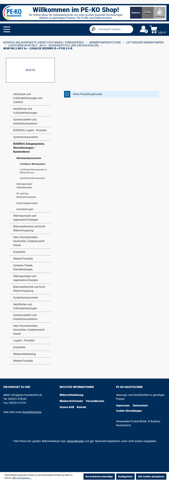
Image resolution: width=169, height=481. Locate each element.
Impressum (123, 405)
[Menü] (7, 29)
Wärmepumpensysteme (29, 158)
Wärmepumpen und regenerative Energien (25, 217)
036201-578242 (17, 398)
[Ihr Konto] (144, 29)
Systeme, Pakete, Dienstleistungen (23, 267)
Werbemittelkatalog (24, 354)
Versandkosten (95, 401)
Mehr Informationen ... (22, 478)
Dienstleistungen (25, 209)
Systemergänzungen (27, 203)
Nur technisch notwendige (99, 476)
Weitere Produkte (23, 258)
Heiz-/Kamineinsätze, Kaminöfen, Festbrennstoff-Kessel (29, 241)
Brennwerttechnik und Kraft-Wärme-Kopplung (29, 228)
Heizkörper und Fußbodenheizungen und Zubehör (27, 98)
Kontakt (81, 407)
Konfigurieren (125, 476)
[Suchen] (93, 29)
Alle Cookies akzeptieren (151, 476)
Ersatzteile (19, 251)
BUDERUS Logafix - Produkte (30, 130)
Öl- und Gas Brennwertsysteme (26, 195)
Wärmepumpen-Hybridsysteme (25, 186)
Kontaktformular (31, 412)
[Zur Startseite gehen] (12, 12)
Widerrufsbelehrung (71, 395)
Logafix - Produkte (23, 340)
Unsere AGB (67, 407)
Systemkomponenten (25, 137)
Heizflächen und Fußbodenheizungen (25, 110)
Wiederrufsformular (71, 401)
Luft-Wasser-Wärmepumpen (32, 164)
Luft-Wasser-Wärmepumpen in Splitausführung (33, 171)
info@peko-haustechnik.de (26, 395)
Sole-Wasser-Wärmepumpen (32, 178)
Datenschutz (140, 405)
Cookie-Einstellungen (129, 410)
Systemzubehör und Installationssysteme (25, 121)
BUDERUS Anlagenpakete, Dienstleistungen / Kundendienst (29, 147)
